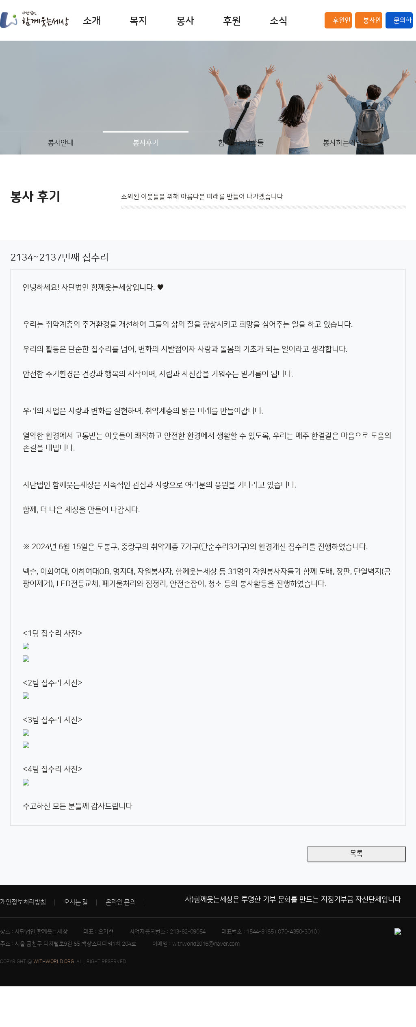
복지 (138, 21)
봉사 (185, 21)
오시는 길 (76, 902)
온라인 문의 (121, 902)
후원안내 (342, 22)
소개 (92, 21)
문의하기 (403, 22)
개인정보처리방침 (23, 902)
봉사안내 (372, 22)
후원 (232, 21)
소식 (279, 21)
